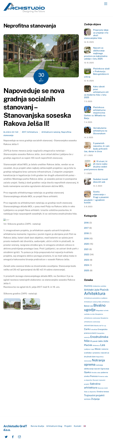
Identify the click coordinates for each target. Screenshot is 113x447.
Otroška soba (95, 372)
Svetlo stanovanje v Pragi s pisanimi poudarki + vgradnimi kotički (96, 197)
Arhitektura (32, 132)
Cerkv (87, 329)
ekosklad (94, 329)
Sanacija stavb (103, 388)
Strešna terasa (103, 392)
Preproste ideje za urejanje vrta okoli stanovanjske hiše (96, 34)
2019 (86, 238)
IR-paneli (94, 341)
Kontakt (77, 426)
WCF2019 (87, 399)
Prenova (94, 376)
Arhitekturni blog (54, 426)
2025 (86, 270)
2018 (86, 233)
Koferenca (96, 345)
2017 (24, 132)
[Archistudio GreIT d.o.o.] (24, 11)
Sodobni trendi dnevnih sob (100, 180)
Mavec (98, 349)
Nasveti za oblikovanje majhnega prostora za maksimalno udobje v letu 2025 (95, 53)
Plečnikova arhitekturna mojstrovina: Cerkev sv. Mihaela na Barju (94, 112)
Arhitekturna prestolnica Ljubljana (95, 298)
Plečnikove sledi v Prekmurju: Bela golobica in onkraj (96, 72)
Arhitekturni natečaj (50, 132)
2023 (86, 260)
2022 (86, 254)
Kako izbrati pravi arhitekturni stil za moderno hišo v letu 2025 (96, 92)
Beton (87, 306)
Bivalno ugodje (95, 307)
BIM (91, 306)
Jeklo (100, 341)
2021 (86, 249)
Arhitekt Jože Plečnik (96, 289)
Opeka (87, 372)
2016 (86, 223)
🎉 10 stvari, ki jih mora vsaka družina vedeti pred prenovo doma (95, 165)
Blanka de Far (10, 132)
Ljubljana (87, 349)
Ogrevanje (104, 369)
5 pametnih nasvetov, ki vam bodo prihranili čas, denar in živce (96, 147)
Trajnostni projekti (94, 395)
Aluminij (88, 286)
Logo (92, 349)
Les (102, 345)
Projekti (68, 426)
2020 (86, 244)
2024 (86, 265)
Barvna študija (37, 426)
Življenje (95, 399)
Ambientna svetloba (99, 286)
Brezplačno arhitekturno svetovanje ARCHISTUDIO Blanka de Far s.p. (96, 321)
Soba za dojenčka (90, 391)
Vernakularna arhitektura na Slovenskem (100, 131)
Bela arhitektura (103, 302)
